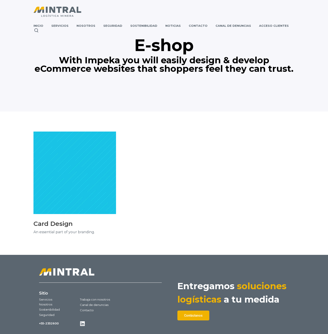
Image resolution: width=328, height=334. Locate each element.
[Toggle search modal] (36, 30)
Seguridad (46, 315)
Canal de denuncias (94, 305)
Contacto (87, 310)
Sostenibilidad (49, 309)
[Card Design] (74, 173)
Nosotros (45, 304)
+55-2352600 (49, 323)
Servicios (45, 299)
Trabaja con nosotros (95, 299)
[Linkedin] (82, 323)
